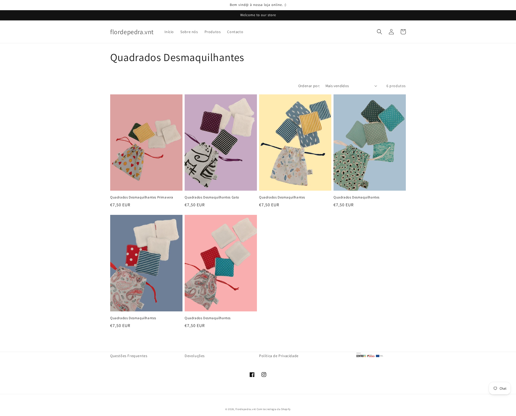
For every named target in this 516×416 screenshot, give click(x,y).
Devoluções (195, 355)
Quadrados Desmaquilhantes (282, 197)
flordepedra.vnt (245, 409)
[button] (379, 32)
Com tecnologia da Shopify (274, 409)
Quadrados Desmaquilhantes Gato (212, 197)
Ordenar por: (309, 85)
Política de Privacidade (279, 355)
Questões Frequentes (128, 355)
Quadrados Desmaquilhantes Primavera (141, 197)
